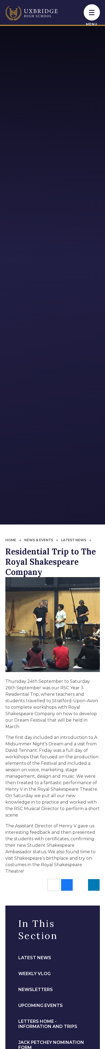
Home (10, 540)
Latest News (73, 540)
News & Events (38, 540)
